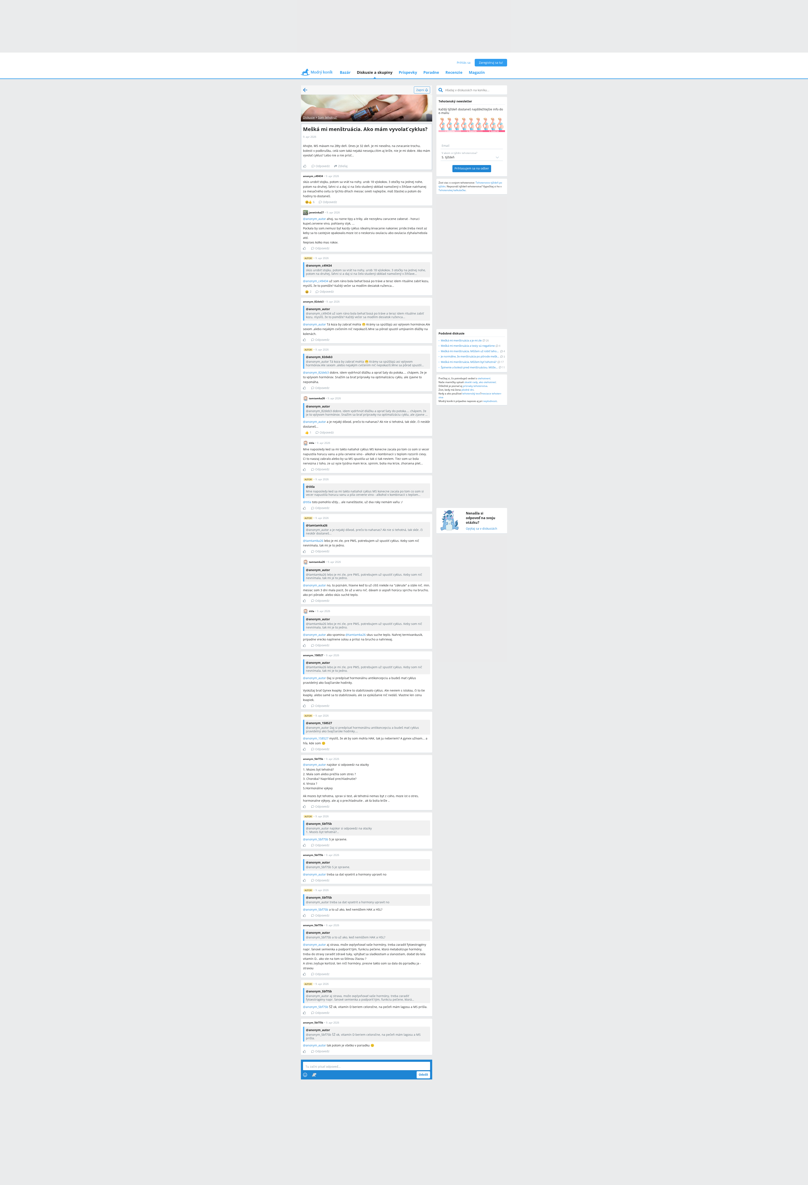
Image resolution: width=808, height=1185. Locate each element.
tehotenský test (471, 393)
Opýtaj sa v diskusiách (481, 528)
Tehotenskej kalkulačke (452, 190)
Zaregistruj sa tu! (491, 63)
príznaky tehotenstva (475, 386)
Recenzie (453, 72)
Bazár (345, 72)
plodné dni (467, 389)
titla (308, 502)
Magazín (477, 72)
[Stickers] (314, 1074)
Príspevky (408, 72)
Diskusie (309, 117)
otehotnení (484, 378)
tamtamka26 (314, 541)
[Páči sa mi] (306, 166)
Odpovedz (323, 166)
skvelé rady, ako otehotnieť (480, 382)
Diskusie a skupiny (374, 72)
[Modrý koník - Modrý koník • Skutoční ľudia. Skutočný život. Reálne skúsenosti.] (316, 73)
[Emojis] (305, 1074)
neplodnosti (490, 401)
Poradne (431, 72)
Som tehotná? (327, 117)
